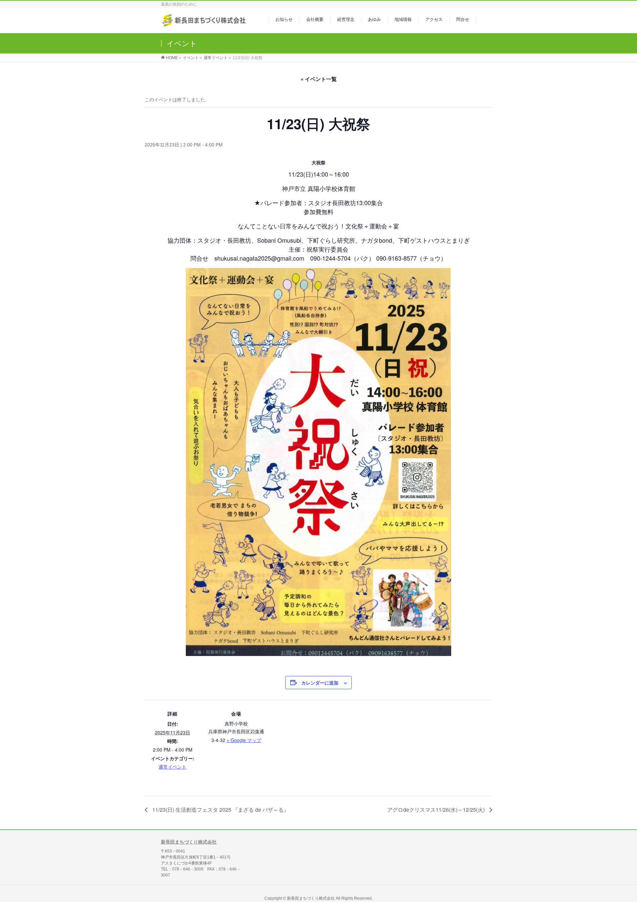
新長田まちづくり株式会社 (189, 842)
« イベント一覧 (319, 79)
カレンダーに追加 (319, 682)
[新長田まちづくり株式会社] (205, 24)
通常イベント (172, 766)
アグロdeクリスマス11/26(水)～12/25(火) (436, 809)
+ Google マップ (244, 740)
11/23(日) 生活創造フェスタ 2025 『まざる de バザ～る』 (220, 809)
